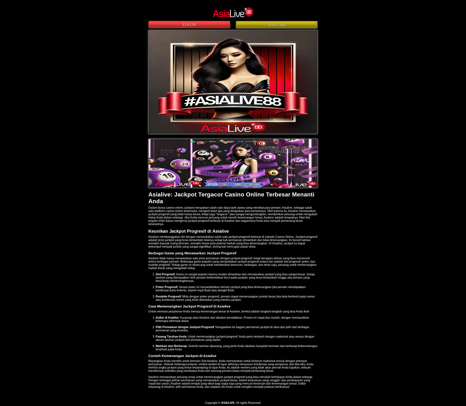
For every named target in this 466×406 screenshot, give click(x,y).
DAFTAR (276, 24)
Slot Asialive (209, 360)
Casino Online (284, 236)
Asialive (293, 210)
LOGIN (189, 24)
